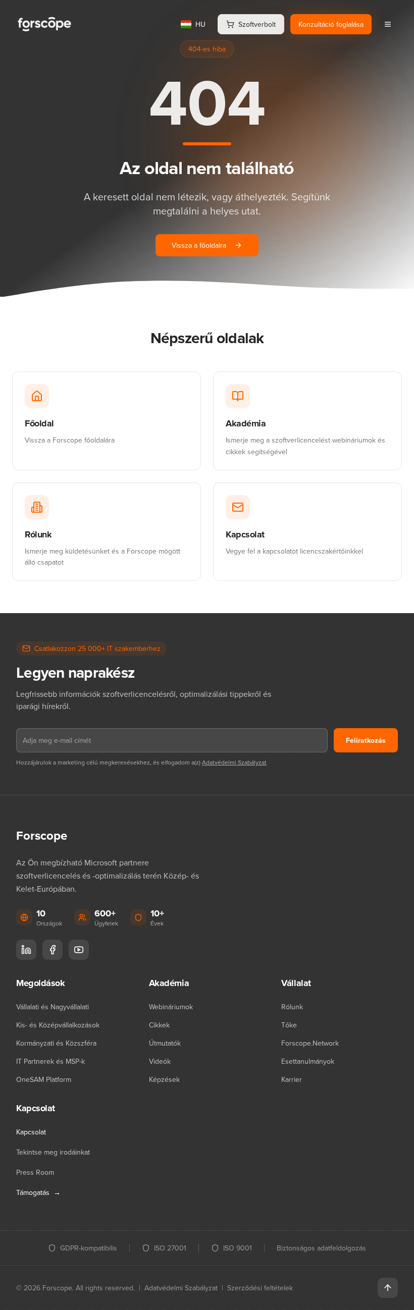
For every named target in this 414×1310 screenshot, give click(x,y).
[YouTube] (79, 950)
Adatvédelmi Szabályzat (234, 762)
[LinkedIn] (26, 950)
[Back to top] (388, 1288)
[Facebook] (52, 950)
